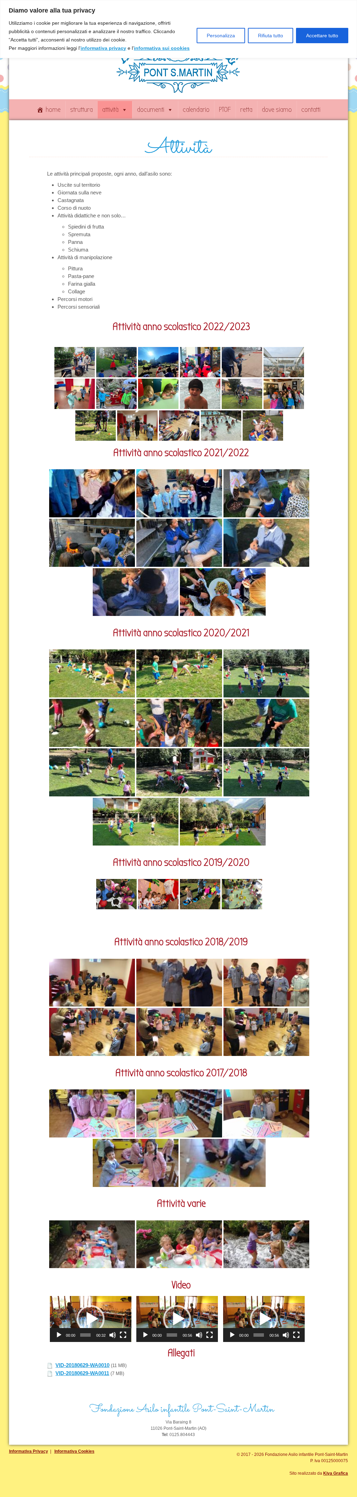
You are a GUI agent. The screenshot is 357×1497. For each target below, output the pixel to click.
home (53, 110)
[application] (90, 1319)
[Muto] (112, 1335)
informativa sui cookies (162, 48)
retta (246, 110)
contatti (310, 110)
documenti (150, 110)
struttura (81, 110)
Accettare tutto (322, 35)
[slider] (85, 1335)
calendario (196, 110)
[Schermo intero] (123, 1335)
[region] (178, 29)
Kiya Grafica (335, 1473)
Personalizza (221, 35)
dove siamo (277, 110)
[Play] (58, 1335)
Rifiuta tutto (270, 35)
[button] (91, 1319)
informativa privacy (103, 48)
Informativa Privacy (28, 1451)
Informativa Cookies (74, 1451)
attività (110, 110)
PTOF (225, 110)
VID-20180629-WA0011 (82, 1373)
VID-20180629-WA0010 (82, 1365)
